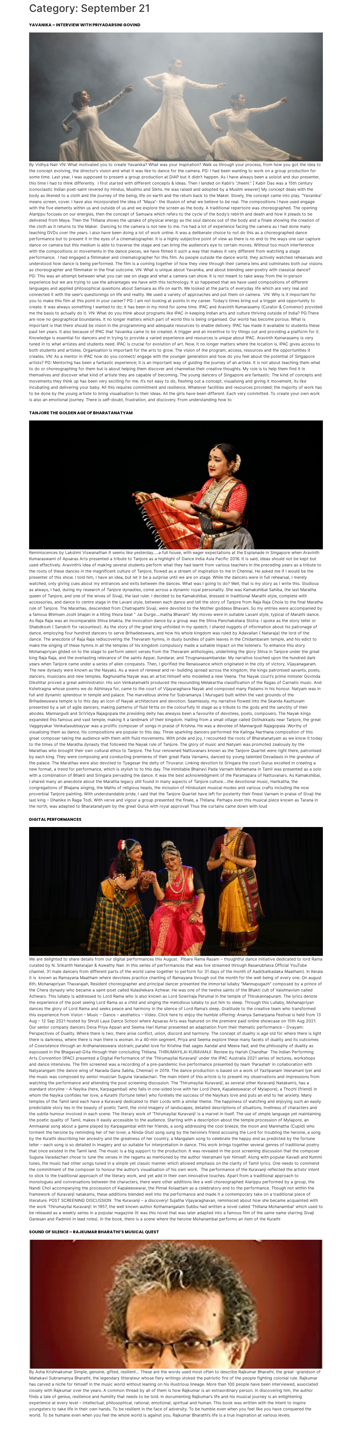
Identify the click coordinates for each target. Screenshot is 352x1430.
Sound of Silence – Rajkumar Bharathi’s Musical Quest (94, 1232)
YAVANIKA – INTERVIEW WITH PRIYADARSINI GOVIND (84, 25)
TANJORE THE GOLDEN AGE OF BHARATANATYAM (81, 413)
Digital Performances (55, 819)
